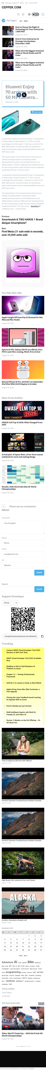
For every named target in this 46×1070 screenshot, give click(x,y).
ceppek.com (11, 7)
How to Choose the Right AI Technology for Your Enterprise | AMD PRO (29, 29)
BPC (10, 966)
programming (13, 972)
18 (5, 946)
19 (11, 946)
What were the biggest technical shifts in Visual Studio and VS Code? (29, 53)
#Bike (26, 21)
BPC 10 (15, 966)
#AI (21, 21)
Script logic (5, 975)
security (11, 975)
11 (5, 943)
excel (3, 972)
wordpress (5, 984)
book (6, 966)
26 (11, 950)
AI (15, 962)
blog (3, 966)
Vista (11, 978)
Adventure (7, 962)
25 (5, 950)
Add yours (5, 510)
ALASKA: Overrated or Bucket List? (14, 920)
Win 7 (3, 981)
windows (10, 981)
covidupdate (5, 969)
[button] (42, 1003)
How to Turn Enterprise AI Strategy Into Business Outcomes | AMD (27, 41)
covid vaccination (15, 969)
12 (11, 943)
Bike (6, 1026)
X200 (10, 984)
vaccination (5, 978)
